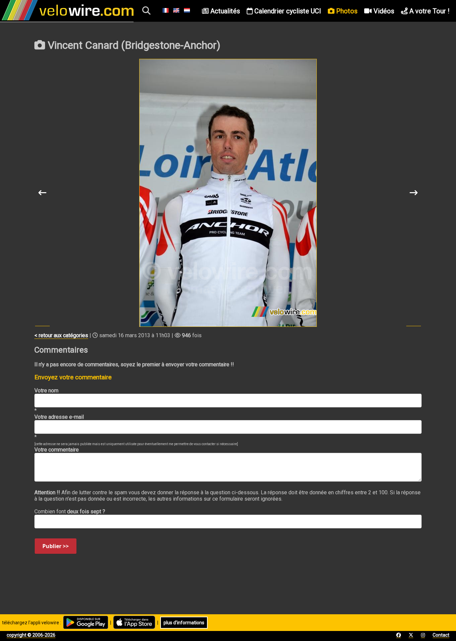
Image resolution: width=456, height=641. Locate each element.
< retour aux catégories (61, 335)
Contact (441, 635)
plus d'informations (184, 622)
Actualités (224, 11)
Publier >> (55, 546)
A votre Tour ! (428, 11)
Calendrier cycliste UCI (287, 11)
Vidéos (383, 11)
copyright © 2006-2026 (31, 635)
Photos (346, 11)
